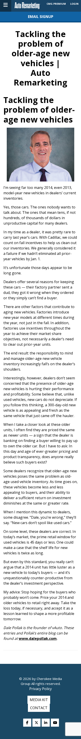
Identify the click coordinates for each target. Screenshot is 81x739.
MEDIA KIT (39, 699)
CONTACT (38, 707)
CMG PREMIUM (56, 3)
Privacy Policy (40, 688)
